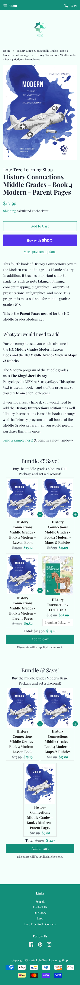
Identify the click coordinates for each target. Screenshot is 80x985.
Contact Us (40, 907)
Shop (40, 918)
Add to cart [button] (40, 639)
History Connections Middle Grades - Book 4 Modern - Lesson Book (22, 532)
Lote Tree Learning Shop (52, 960)
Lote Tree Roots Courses (40, 924)
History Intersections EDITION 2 (57, 604)
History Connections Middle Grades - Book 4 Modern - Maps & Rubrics (57, 532)
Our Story (40, 913)
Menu (12, 6)
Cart (73, 6)
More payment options (40, 251)
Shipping (9, 211)
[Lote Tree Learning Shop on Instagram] (49, 945)
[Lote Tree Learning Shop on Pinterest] (40, 945)
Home (6, 50)
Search (40, 901)
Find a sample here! (18, 440)
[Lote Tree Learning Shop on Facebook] (31, 945)
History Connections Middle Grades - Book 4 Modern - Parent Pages (22, 608)
